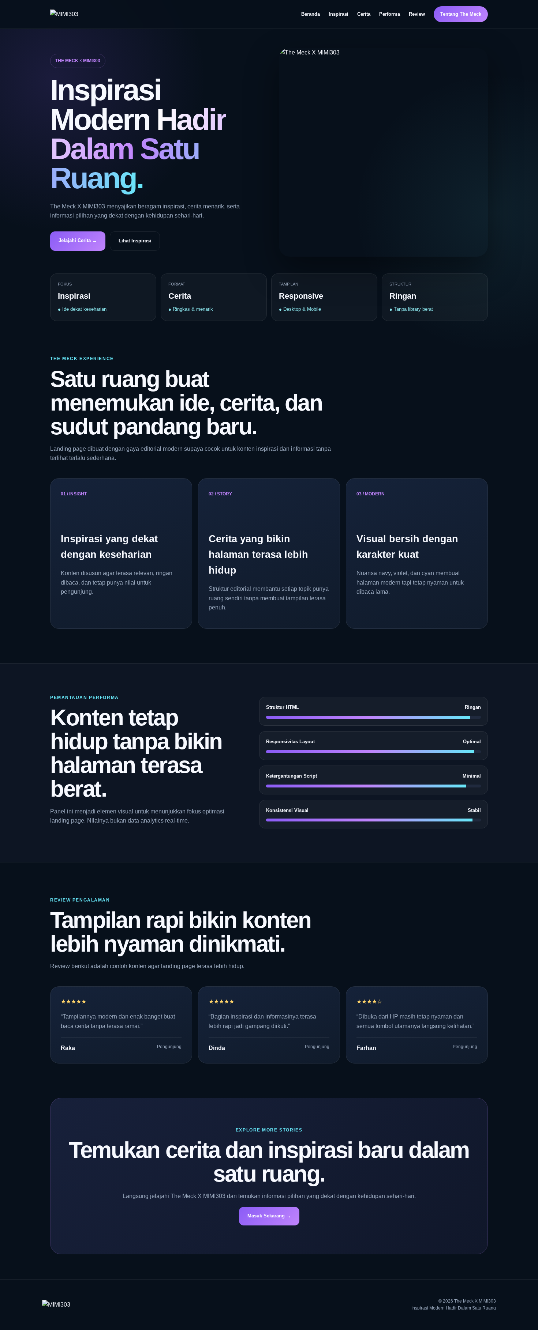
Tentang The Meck (460, 14)
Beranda (310, 14)
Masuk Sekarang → (269, 1215)
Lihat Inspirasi (135, 240)
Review (417, 14)
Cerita (363, 14)
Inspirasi (338, 14)
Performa (389, 14)
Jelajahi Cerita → (78, 240)
